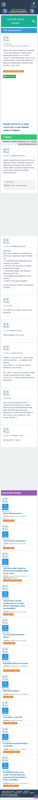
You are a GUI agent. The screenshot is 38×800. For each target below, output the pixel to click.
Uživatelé (19, 791)
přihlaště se (17, 124)
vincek (10, 155)
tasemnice (6, 548)
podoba (14, 723)
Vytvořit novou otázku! (15, 21)
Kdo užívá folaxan (11, 691)
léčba (12, 520)
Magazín (32, 792)
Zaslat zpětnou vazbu (8, 791)
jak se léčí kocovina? (12, 513)
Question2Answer (13, 796)
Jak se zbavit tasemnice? (14, 541)
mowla (10, 353)
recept (11, 614)
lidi (9, 723)
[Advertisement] (19, 99)
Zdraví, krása (19, 46)
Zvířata (18, 720)
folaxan (6, 696)
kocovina (6, 71)
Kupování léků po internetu (15, 663)
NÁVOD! (26, 791)
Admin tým (17, 792)
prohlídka (13, 580)
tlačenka (6, 752)
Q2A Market (13, 794)
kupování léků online (9, 670)
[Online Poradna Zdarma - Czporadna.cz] (19, 10)
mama (10, 435)
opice (16, 71)
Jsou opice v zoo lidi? (12, 717)
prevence (6, 580)
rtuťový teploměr (8, 785)
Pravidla (25, 792)
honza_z (24, 576)
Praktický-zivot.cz (7, 792)
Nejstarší (34, 141)
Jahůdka (11, 246)
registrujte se (10, 127)
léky (12, 71)
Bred (10, 330)
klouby (12, 752)
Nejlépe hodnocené (31, 144)
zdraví (21, 71)
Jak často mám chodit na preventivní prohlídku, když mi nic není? (15, 570)
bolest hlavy (7, 643)
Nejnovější (21, 144)
